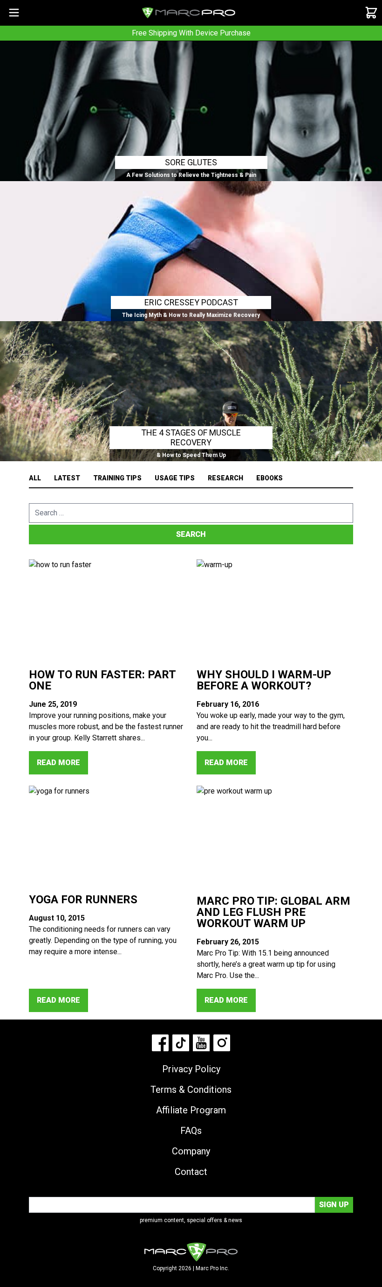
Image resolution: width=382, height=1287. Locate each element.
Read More (58, 762)
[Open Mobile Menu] (13, 12)
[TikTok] (180, 1042)
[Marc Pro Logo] (188, 12)
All (35, 478)
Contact (191, 1171)
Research (225, 478)
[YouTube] (201, 1042)
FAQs (191, 1130)
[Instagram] (221, 1042)
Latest (67, 478)
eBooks (269, 478)
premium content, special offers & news (191, 1220)
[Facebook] (160, 1042)
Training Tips (117, 478)
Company (191, 1151)
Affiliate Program (191, 1110)
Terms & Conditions (191, 1089)
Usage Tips (175, 478)
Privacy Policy (191, 1069)
